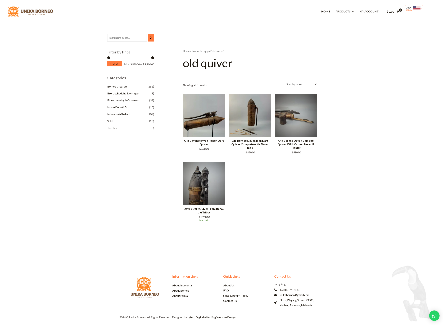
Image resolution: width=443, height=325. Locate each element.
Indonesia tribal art (118, 114)
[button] (352, 11)
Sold (109, 121)
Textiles (112, 128)
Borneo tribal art (117, 86)
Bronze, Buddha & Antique (122, 93)
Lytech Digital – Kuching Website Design (211, 317)
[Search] (151, 38)
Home (325, 11)
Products (343, 11)
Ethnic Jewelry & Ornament (123, 100)
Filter (114, 63)
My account (369, 11)
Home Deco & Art (118, 107)
